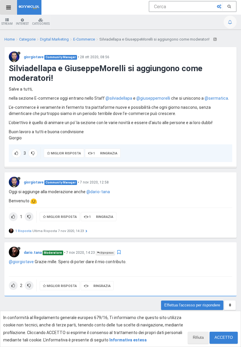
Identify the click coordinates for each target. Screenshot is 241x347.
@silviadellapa (119, 98)
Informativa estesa (128, 340)
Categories (41, 23)
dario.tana (33, 253)
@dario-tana (98, 191)
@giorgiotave (106, 252)
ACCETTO (224, 337)
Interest (22, 23)
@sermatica (216, 98)
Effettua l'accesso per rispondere (192, 305)
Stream (7, 23)
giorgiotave (33, 57)
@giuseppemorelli (153, 98)
